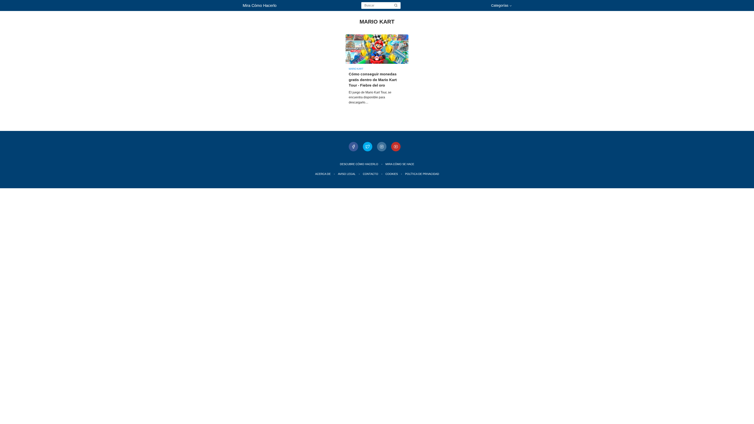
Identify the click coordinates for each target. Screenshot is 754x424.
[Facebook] (353, 146)
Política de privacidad (422, 173)
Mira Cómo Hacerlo (259, 5)
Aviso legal (347, 173)
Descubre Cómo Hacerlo (359, 164)
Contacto (370, 173)
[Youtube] (396, 146)
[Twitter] (367, 146)
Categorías (499, 5)
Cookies (391, 173)
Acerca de (323, 173)
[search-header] (396, 5)
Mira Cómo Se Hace (399, 164)
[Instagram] (381, 146)
